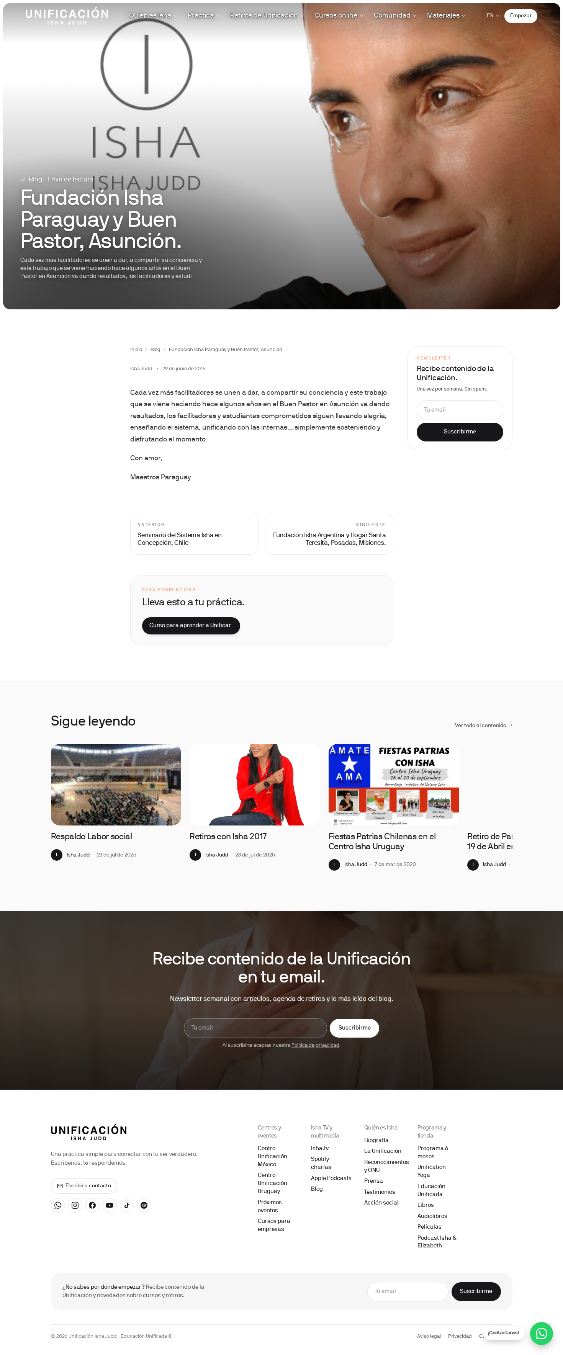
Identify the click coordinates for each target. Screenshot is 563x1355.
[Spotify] (144, 1205)
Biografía (376, 1140)
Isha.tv (320, 1148)
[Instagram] (75, 1205)
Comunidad (392, 16)
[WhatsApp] (58, 1205)
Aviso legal (429, 1336)
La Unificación (382, 1151)
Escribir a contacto (88, 1185)
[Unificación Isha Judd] (67, 16)
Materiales (443, 16)
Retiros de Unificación (264, 16)
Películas (429, 1227)
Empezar (521, 15)
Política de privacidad (315, 1045)
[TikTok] (127, 1205)
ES (490, 15)
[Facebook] (92, 1205)
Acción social (381, 1203)
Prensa (373, 1181)
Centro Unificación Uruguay (272, 1183)
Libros (425, 1205)
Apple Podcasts (331, 1178)
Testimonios (379, 1192)
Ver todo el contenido (483, 725)
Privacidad (460, 1336)
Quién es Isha (150, 16)
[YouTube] (110, 1205)
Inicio (136, 350)
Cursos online (335, 16)
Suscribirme (460, 432)
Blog (155, 350)
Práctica (201, 16)
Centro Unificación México (272, 1156)
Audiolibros (432, 1216)
